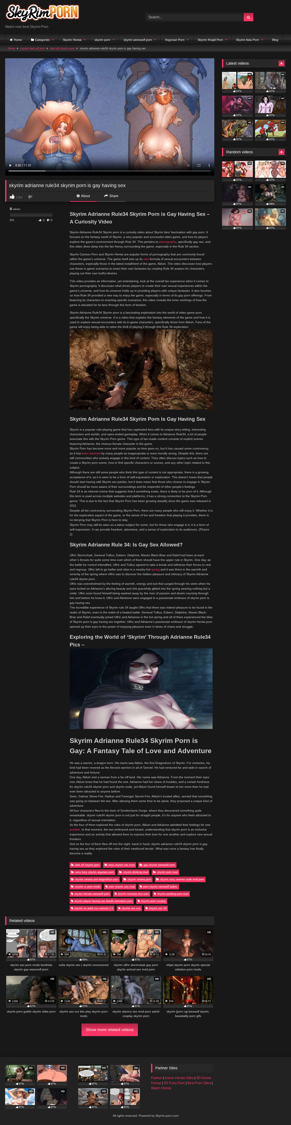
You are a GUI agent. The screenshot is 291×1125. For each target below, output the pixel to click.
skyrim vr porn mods (87, 886)
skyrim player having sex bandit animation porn (103, 901)
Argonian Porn (174, 39)
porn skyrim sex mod (122, 886)
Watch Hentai (161, 1088)
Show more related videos (110, 1029)
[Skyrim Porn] (42, 13)
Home (18, 39)
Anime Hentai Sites (179, 1078)
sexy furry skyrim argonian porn (94, 872)
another (75, 829)
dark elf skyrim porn (62, 48)
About (85, 196)
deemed (95, 453)
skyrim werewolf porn (138, 39)
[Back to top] (277, 1112)
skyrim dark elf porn (32, 48)
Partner (157, 1078)
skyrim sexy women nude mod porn (182, 879)
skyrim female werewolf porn (91, 893)
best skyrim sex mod (122, 864)
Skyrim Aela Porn (247, 39)
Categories (42, 39)
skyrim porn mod (167, 872)
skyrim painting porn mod (172, 893)
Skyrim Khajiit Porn (210, 39)
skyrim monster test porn (133, 893)
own (146, 259)
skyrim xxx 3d (157, 908)
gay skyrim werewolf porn (159, 864)
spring (155, 569)
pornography (167, 241)
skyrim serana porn (139, 879)
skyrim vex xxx (131, 908)
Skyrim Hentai (72, 39)
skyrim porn (102, 39)
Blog (275, 39)
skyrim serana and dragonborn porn (96, 879)
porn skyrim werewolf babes (160, 886)
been (85, 453)
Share (113, 196)
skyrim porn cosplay (153, 901)
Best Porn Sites (199, 1083)
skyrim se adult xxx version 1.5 (93, 908)
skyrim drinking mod (135, 872)
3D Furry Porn (174, 1083)
